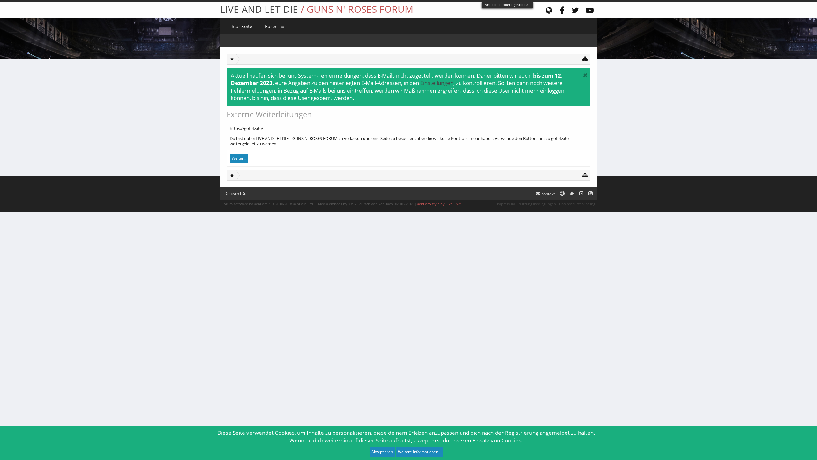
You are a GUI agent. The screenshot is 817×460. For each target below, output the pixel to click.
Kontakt (547, 193)
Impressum (506, 204)
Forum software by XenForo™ (268, 204)
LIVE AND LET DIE (316, 9)
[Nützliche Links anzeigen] (585, 58)
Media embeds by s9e (336, 204)
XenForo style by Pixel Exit (439, 204)
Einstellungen (436, 83)
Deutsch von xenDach (385, 204)
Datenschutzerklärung (577, 204)
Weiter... (239, 158)
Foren (271, 26)
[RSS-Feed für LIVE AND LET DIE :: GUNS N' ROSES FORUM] (590, 193)
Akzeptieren (382, 452)
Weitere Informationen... (419, 452)
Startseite (242, 26)
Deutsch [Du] (236, 193)
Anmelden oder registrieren (507, 4)
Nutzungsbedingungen (537, 204)
